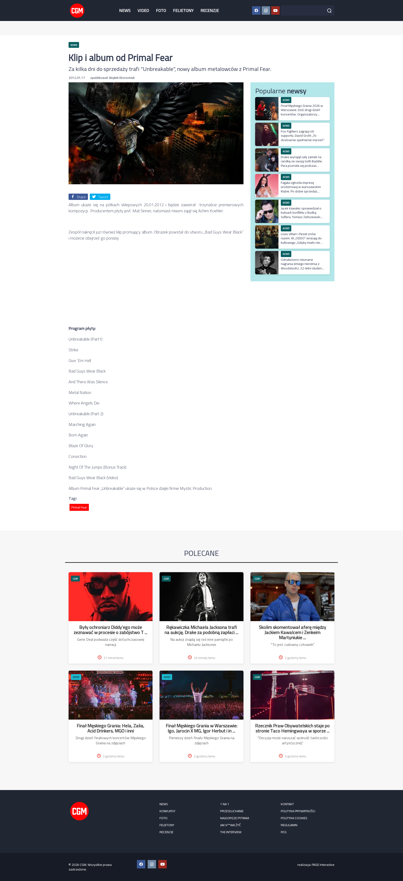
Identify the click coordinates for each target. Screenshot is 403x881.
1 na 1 (224, 804)
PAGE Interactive (323, 865)
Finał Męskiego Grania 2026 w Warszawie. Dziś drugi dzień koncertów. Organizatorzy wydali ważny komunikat (302, 112)
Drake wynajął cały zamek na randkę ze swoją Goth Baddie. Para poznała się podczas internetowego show (302, 163)
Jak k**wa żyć (230, 825)
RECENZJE (210, 10)
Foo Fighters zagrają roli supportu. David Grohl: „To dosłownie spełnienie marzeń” (302, 135)
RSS (284, 832)
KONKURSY (167, 811)
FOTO (161, 10)
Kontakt (287, 804)
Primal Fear (79, 507)
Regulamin (289, 825)
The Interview (230, 832)
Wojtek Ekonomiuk (122, 78)
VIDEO (143, 10)
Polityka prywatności (298, 811)
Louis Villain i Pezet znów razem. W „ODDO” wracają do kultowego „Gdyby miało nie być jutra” (301, 240)
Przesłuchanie (231, 811)
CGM (75, 578)
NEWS (125, 10)
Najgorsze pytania (234, 818)
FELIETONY (183, 10)
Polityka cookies (294, 818)
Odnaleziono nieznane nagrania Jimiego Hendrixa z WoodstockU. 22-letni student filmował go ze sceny (302, 266)
